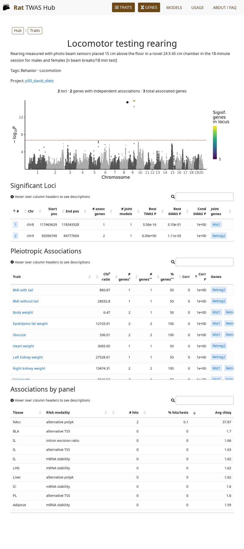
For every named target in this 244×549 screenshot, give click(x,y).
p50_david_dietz (39, 80)
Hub (18, 30)
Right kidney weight (29, 368)
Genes (150, 7)
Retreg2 (219, 235)
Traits (125, 7)
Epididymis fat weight (30, 323)
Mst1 (216, 224)
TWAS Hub (34, 7)
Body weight (23, 312)
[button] (14, 211)
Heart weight (23, 346)
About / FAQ (225, 7)
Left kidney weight (28, 357)
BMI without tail (26, 301)
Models (174, 7)
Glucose (19, 334)
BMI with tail (23, 290)
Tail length (21, 379)
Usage (197, 7)
